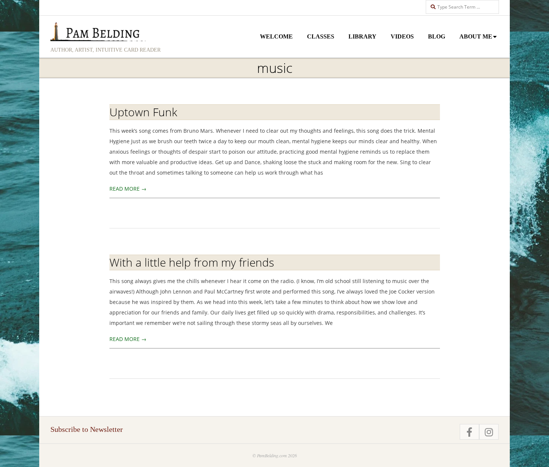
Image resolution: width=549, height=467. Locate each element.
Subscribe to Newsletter (86, 429)
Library (362, 36)
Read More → (127, 188)
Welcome (276, 36)
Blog (436, 36)
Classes (320, 36)
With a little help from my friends (191, 262)
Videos (402, 36)
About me (475, 36)
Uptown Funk (143, 112)
